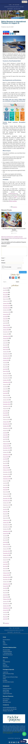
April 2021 (5, 415)
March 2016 (5, 544)
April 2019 (5, 465)
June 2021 (5, 410)
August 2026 (6, 288)
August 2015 (6, 559)
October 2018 (6, 476)
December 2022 (6, 375)
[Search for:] (9, 281)
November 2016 (6, 526)
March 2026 (5, 299)
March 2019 (5, 467)
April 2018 (5, 489)
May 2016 (5, 540)
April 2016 (5, 542)
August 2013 (6, 610)
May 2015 (5, 566)
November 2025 (6, 307)
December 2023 (6, 353)
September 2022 (6, 382)
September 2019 (6, 454)
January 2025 (6, 329)
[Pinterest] (18, 742)
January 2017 (6, 522)
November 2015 (6, 553)
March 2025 (5, 325)
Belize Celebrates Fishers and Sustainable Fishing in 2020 (13, 238)
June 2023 (5, 364)
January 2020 (6, 445)
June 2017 (5, 511)
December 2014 (6, 577)
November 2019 (6, 450)
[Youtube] (14, 742)
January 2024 (6, 351)
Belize (22, 146)
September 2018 (6, 478)
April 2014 (5, 594)
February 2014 (6, 599)
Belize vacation (13, 201)
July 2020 (5, 432)
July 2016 (5, 535)
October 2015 (6, 555)
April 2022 (5, 393)
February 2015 (6, 572)
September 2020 (6, 428)
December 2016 (6, 524)
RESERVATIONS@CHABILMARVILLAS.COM (13, 6)
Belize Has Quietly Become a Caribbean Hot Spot (12, 236)
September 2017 (6, 504)
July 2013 (5, 612)
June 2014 (5, 590)
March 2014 (5, 597)
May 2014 (5, 592)
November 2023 (6, 355)
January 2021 (6, 421)
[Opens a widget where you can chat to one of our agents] (23, 741)
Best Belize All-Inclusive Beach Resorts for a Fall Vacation (14, 229)
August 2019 (6, 456)
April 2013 (5, 618)
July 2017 (5, 509)
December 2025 (6, 305)
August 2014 (6, 586)
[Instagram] (16, 742)
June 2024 (5, 342)
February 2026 (6, 301)
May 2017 (5, 513)
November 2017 (6, 500)
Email (3, 260)
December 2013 (6, 603)
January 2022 (6, 399)
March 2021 (5, 417)
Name (3, 258)
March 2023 (5, 371)
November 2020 (6, 423)
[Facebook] (9, 742)
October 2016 (6, 529)
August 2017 (6, 507)
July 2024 (5, 340)
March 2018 (5, 491)
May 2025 (5, 320)
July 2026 (5, 290)
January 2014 (6, 601)
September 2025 (6, 312)
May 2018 (5, 487)
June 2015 (5, 564)
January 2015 (6, 575)
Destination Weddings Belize (9, 647)
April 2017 (5, 515)
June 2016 (5, 537)
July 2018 (5, 483)
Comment (4, 246)
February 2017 (6, 520)
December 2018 (6, 472)
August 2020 (6, 430)
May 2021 (5, 412)
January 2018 (6, 496)
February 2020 (6, 443)
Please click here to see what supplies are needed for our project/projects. (14, 732)
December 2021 (6, 401)
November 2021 (6, 404)
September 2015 (6, 557)
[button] (24, 2)
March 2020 (5, 441)
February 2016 (6, 546)
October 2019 (6, 452)
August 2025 (6, 314)
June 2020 (5, 434)
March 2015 (5, 570)
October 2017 (6, 502)
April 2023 (5, 369)
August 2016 (6, 533)
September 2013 (6, 607)
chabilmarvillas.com (13, 193)
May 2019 (5, 463)
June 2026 (5, 292)
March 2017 (5, 518)
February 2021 (6, 419)
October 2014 (6, 581)
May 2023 (5, 366)
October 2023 (6, 358)
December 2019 (6, 447)
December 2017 (6, 498)
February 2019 (6, 469)
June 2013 (5, 614)
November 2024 (6, 331)
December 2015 (6, 551)
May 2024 (5, 344)
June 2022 (5, 388)
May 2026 (5, 294)
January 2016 (6, 548)
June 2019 (5, 461)
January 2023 (6, 373)
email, (15, 196)
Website (3, 262)
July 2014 (5, 588)
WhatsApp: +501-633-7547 (14, 8)
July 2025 (5, 316)
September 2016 (6, 531)
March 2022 (5, 395)
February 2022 (6, 397)
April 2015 (5, 568)
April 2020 (5, 439)
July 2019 (5, 458)
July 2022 (5, 386)
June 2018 (5, 485)
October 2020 (6, 426)
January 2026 (6, 303)
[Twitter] (12, 742)
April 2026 (5, 296)
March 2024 (5, 349)
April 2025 (5, 323)
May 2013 (5, 616)
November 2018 (6, 474)
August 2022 (6, 384)
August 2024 (6, 338)
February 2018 (6, 494)
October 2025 (6, 309)
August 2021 (6, 408)
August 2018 (6, 480)
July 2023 (5, 362)
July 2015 (5, 561)
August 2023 (6, 360)
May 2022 (5, 391)
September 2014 (6, 583)
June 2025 (5, 318)
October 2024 (6, 334)
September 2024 (6, 336)
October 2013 (6, 605)
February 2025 (6, 327)
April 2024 (5, 347)
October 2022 (6, 380)
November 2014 (6, 579)
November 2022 (6, 377)
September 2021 (6, 406)
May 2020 (5, 437)
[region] (14, 14)
